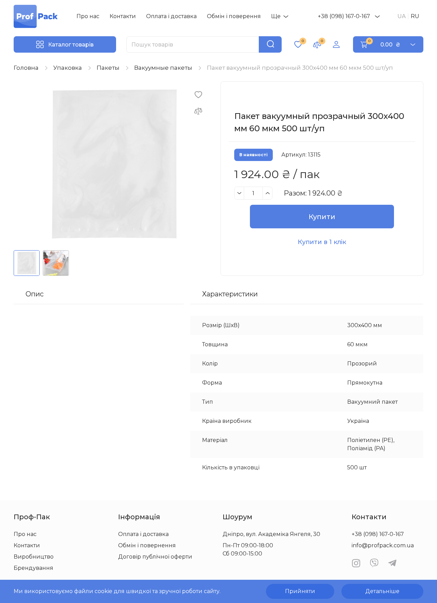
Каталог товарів (71, 44)
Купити (322, 217)
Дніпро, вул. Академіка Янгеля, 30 (271, 534)
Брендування (33, 568)
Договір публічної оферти (155, 556)
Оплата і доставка (171, 16)
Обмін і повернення (147, 545)
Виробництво (34, 556)
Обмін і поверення (234, 16)
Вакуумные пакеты (163, 67)
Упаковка (67, 67)
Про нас (87, 16)
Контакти (123, 16)
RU (415, 16)
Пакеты (108, 67)
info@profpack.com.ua (383, 545)
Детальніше (382, 591)
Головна (26, 67)
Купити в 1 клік (322, 242)
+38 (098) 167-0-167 (344, 16)
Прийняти (300, 591)
